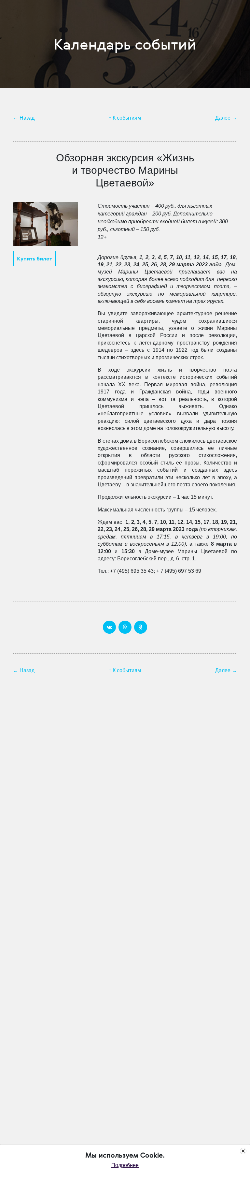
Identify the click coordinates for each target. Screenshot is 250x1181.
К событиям (127, 118)
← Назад (24, 118)
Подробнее (125, 1165)
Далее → (226, 118)
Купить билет (34, 258)
